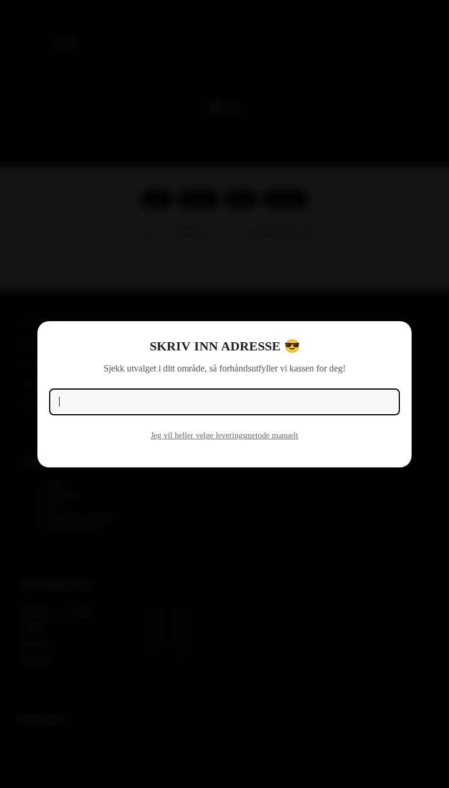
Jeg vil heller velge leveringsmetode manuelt (224, 435)
